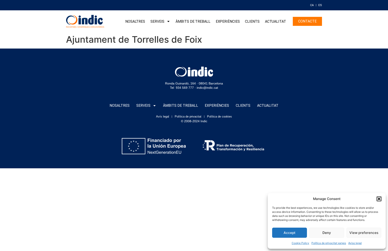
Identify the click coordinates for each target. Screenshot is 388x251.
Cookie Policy (300, 243)
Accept (289, 233)
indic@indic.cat (207, 87)
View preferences (363, 233)
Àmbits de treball (193, 21)
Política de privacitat (188, 116)
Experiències (228, 21)
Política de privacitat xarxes (328, 243)
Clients (252, 21)
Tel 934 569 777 (182, 87)
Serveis (157, 21)
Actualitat (275, 21)
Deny (326, 233)
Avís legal (162, 116)
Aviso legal (355, 243)
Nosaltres (135, 21)
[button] (379, 199)
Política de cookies (219, 116)
